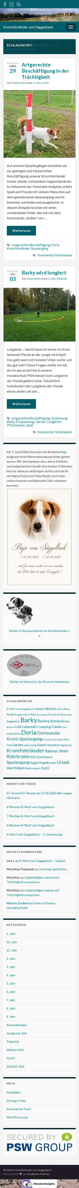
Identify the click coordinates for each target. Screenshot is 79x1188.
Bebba (55, 721)
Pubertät (62, 278)
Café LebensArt (26, 727)
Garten (41, 422)
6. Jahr (11, 992)
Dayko (10, 733)
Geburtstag (29, 745)
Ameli (10, 714)
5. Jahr (11, 983)
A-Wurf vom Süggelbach (20, 708)
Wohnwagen (33, 768)
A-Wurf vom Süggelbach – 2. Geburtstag (34, 834)
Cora (64, 727)
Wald (10, 768)
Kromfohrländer (18, 248)
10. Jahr (12, 942)
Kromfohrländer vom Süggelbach (28, 27)
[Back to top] (69, 1178)
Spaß (29, 425)
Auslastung (59, 418)
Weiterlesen (21, 230)
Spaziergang (39, 248)
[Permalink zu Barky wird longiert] (39, 314)
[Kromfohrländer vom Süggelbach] (4, 3)
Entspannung (25, 422)
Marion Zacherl (18, 903)
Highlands (66, 745)
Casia (56, 726)
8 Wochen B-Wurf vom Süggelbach (30, 807)
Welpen (19, 768)
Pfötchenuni (16, 425)
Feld (9, 745)
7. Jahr (11, 1000)
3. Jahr (52, 278)
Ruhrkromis (18, 756)
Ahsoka (50, 709)
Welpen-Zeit (15, 1050)
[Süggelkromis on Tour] (11, 3)
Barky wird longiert (44, 273)
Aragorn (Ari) (22, 714)
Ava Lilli (47, 714)
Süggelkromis (47, 762)
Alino (60, 708)
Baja (63, 452)
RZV (33, 757)
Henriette (53, 745)
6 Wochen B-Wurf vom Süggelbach (30, 825)
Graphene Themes (38, 1174)
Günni (41, 745)
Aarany (40, 709)
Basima (44, 721)
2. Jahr (11, 958)
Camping (44, 727)
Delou (17, 733)
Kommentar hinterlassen (55, 255)
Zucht (45, 82)
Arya (39, 714)
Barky (10, 422)
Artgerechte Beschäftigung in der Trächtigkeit (45, 71)
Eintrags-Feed (16, 1100)
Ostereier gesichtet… (53, 869)
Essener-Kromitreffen (56, 739)
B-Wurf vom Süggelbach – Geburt (42, 861)
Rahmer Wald (56, 751)
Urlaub (63, 762)
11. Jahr (12, 950)
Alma (66, 709)
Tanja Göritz (19, 82)
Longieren (54, 422)
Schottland (44, 757)
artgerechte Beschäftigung (31, 245)
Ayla (54, 714)
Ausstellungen (17, 1025)
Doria (55, 245)
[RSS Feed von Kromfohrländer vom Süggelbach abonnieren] (19, 3)
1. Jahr (11, 934)
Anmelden (14, 1092)
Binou (65, 721)
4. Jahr (37, 82)
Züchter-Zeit (16, 1066)
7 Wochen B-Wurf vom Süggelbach (30, 816)
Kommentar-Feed (19, 1109)
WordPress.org (17, 1117)
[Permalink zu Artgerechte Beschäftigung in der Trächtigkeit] (39, 123)
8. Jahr (11, 1008)
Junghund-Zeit (17, 1033)
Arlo (33, 714)
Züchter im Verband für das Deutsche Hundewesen (40, 681)
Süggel (34, 762)
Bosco (10, 727)
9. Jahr (11, 1016)
